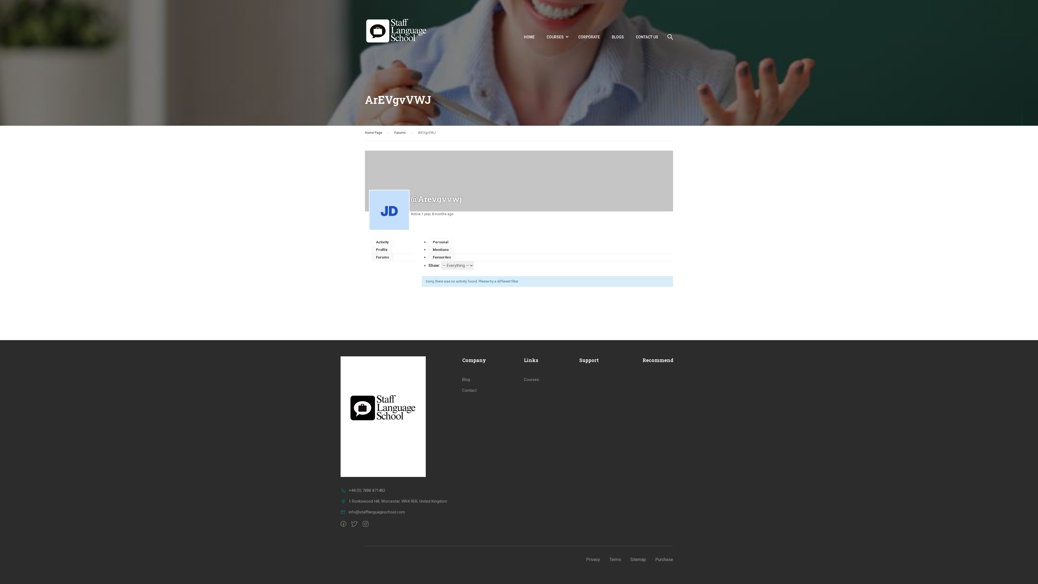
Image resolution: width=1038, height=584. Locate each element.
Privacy (593, 559)
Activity (382, 242)
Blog (466, 379)
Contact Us (647, 37)
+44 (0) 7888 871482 (367, 490)
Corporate (589, 37)
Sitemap (638, 559)
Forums (400, 133)
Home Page (373, 133)
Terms (615, 559)
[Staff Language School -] (399, 37)
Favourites (442, 257)
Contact (469, 390)
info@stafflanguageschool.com (377, 512)
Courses (555, 37)
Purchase (664, 559)
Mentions (441, 250)
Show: (434, 265)
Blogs (618, 37)
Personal (440, 242)
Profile (382, 250)
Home (529, 37)
